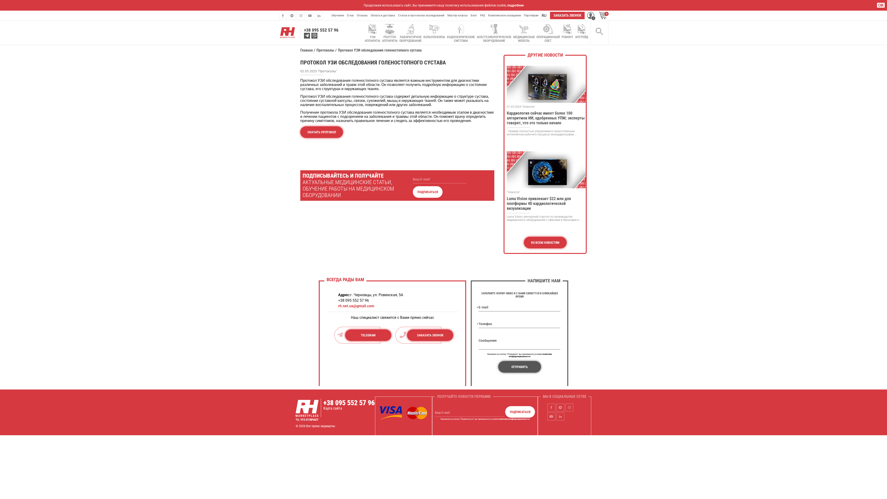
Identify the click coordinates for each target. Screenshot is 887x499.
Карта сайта (332, 408)
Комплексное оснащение (504, 15)
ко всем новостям (545, 242)
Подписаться (427, 192)
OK (881, 5)
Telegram (368, 335)
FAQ (482, 15)
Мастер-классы (457, 15)
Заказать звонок (567, 15)
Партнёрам (531, 15)
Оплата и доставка (383, 15)
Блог (474, 15)
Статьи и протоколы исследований (421, 15)
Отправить (519, 367)
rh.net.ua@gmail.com (356, 306)
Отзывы (362, 15)
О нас (350, 15)
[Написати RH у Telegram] (307, 36)
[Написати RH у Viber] (314, 36)
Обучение (337, 15)
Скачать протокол (321, 132)
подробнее (515, 5)
